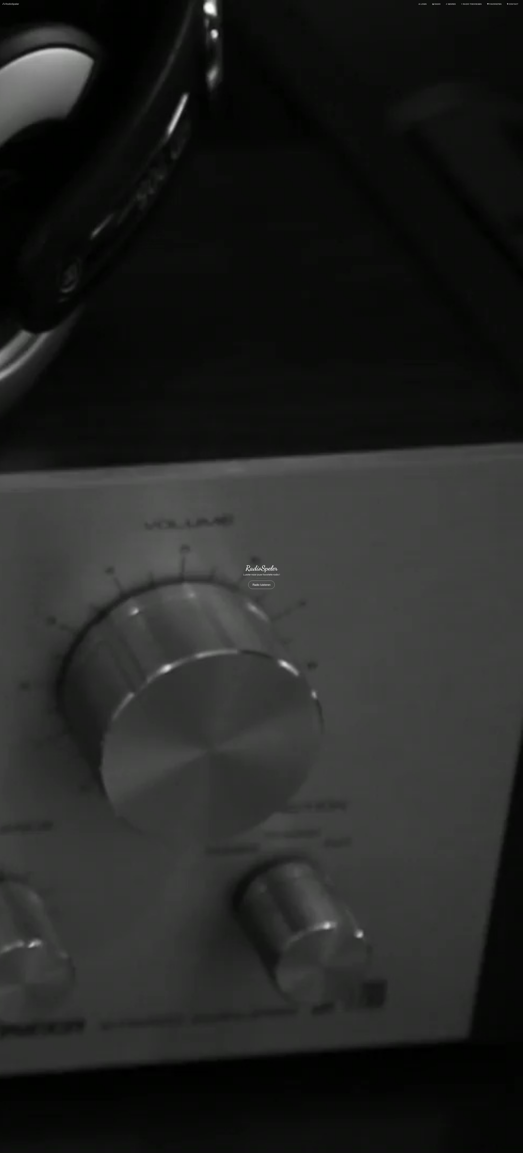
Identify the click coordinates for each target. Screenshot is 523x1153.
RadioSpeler (12, 4)
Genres (451, 4)
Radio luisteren (261, 585)
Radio (437, 4)
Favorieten (495, 4)
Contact (513, 4)
